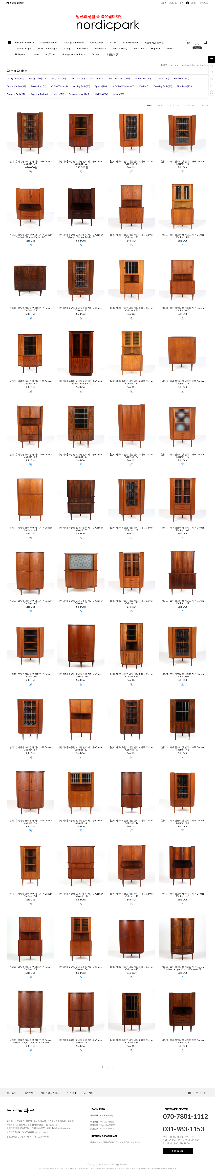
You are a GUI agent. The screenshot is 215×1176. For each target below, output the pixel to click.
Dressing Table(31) (163, 86)
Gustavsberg (120, 48)
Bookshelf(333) (181, 78)
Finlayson (20, 54)
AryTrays (50, 54)
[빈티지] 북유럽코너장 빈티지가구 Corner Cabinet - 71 (131, 528)
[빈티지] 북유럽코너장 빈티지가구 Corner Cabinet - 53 (30, 895)
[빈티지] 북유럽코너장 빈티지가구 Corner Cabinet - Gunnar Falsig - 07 (30, 236)
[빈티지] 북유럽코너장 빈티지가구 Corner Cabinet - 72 (81, 309)
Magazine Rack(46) (39, 94)
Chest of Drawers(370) (119, 78)
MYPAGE (204, 3)
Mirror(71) (59, 94)
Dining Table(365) (15, 78)
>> (113, 1067)
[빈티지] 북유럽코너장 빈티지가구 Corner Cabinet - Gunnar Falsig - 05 (81, 236)
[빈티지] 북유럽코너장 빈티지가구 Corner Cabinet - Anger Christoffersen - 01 (30, 1041)
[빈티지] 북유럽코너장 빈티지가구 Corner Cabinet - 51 (182, 821)
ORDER (194, 3)
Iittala (113, 42)
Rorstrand (139, 48)
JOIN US (173, 3)
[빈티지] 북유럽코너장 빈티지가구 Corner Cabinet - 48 (131, 968)
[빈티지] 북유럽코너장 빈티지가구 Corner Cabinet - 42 (182, 748)
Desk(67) (143, 86)
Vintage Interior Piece (73, 54)
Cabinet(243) (162, 78)
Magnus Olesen (48, 42)
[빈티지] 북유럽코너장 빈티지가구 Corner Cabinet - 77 (182, 382)
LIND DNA (82, 48)
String (67, 48)
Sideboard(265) (143, 78)
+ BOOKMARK (17, 3)
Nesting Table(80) (81, 86)
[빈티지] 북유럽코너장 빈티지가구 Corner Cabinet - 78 (182, 162)
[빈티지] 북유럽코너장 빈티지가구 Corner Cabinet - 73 (131, 455)
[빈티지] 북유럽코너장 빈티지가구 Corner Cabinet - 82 (81, 162)
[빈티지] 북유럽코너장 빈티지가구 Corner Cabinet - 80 (182, 309)
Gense (170, 48)
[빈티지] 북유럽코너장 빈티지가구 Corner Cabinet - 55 (30, 382)
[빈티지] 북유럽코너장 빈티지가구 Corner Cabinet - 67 (81, 455)
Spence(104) (101, 86)
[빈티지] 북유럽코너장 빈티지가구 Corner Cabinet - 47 (131, 821)
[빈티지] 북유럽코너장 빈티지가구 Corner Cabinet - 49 (81, 1041)
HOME (164, 64)
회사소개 (11, 1093)
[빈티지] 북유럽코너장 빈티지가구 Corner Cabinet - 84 (131, 162)
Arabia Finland (130, 42)
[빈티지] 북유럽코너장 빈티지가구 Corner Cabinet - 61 (81, 528)
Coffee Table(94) (59, 86)
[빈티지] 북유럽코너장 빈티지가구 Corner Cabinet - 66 (131, 602)
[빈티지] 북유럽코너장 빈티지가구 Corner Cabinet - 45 (30, 821)
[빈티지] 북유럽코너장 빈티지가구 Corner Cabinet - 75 (30, 309)
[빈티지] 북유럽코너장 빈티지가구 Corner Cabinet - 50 (81, 895)
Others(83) (118, 94)
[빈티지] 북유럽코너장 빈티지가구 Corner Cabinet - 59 (182, 602)
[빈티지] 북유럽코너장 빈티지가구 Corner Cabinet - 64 (30, 675)
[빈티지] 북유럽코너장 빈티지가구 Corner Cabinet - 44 (131, 895)
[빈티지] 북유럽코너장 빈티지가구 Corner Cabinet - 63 (182, 675)
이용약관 (28, 1093)
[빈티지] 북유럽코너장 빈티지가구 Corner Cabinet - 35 (30, 968)
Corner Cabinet (200, 64)
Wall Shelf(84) (101, 94)
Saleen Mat (101, 48)
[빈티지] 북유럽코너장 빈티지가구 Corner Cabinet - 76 (131, 309)
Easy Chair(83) (59, 78)
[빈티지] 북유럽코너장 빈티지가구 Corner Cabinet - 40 (182, 895)
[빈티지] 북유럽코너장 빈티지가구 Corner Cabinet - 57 (131, 748)
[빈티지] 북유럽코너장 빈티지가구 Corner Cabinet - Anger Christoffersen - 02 (182, 968)
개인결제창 (112, 54)
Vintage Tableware (74, 42)
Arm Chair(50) (78, 78)
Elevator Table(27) (16, 94)
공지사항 (88, 1093)
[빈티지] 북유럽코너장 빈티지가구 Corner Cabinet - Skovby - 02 (81, 382)
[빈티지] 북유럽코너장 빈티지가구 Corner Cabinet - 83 (131, 236)
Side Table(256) (184, 86)
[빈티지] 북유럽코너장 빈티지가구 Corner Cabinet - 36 (81, 675)
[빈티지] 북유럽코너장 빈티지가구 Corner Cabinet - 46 (30, 602)
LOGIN (163, 3)
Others (95, 54)
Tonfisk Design (23, 48)
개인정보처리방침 (50, 1093)
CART (183, 3)
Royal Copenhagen (47, 48)
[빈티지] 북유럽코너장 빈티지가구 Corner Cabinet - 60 (30, 528)
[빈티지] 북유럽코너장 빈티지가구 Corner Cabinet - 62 (81, 748)
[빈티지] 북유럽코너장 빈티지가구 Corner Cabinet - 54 (81, 968)
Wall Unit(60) (96, 78)
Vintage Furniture (24, 42)
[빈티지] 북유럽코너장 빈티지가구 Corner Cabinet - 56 (131, 675)
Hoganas (155, 48)
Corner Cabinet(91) (16, 86)
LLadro (35, 54)
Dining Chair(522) (38, 78)
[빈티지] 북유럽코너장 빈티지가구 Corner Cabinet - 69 (182, 528)
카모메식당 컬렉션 (154, 42)
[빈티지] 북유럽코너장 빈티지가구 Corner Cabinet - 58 (30, 748)
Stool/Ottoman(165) (79, 94)
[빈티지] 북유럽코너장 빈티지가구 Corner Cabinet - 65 (81, 602)
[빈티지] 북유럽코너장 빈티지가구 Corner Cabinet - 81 (182, 236)
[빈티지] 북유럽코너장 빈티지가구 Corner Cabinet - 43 (131, 1041)
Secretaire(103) (38, 86)
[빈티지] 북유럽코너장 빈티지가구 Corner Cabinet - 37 (182, 1041)
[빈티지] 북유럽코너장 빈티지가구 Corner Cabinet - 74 (131, 382)
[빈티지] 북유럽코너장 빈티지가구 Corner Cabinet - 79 (30, 162)
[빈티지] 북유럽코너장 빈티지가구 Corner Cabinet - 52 (81, 821)
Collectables (96, 42)
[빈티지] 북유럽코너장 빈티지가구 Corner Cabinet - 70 (182, 455)
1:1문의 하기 (178, 1151)
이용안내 (71, 1093)
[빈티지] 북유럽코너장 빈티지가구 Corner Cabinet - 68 (30, 455)
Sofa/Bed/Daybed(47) (123, 86)
